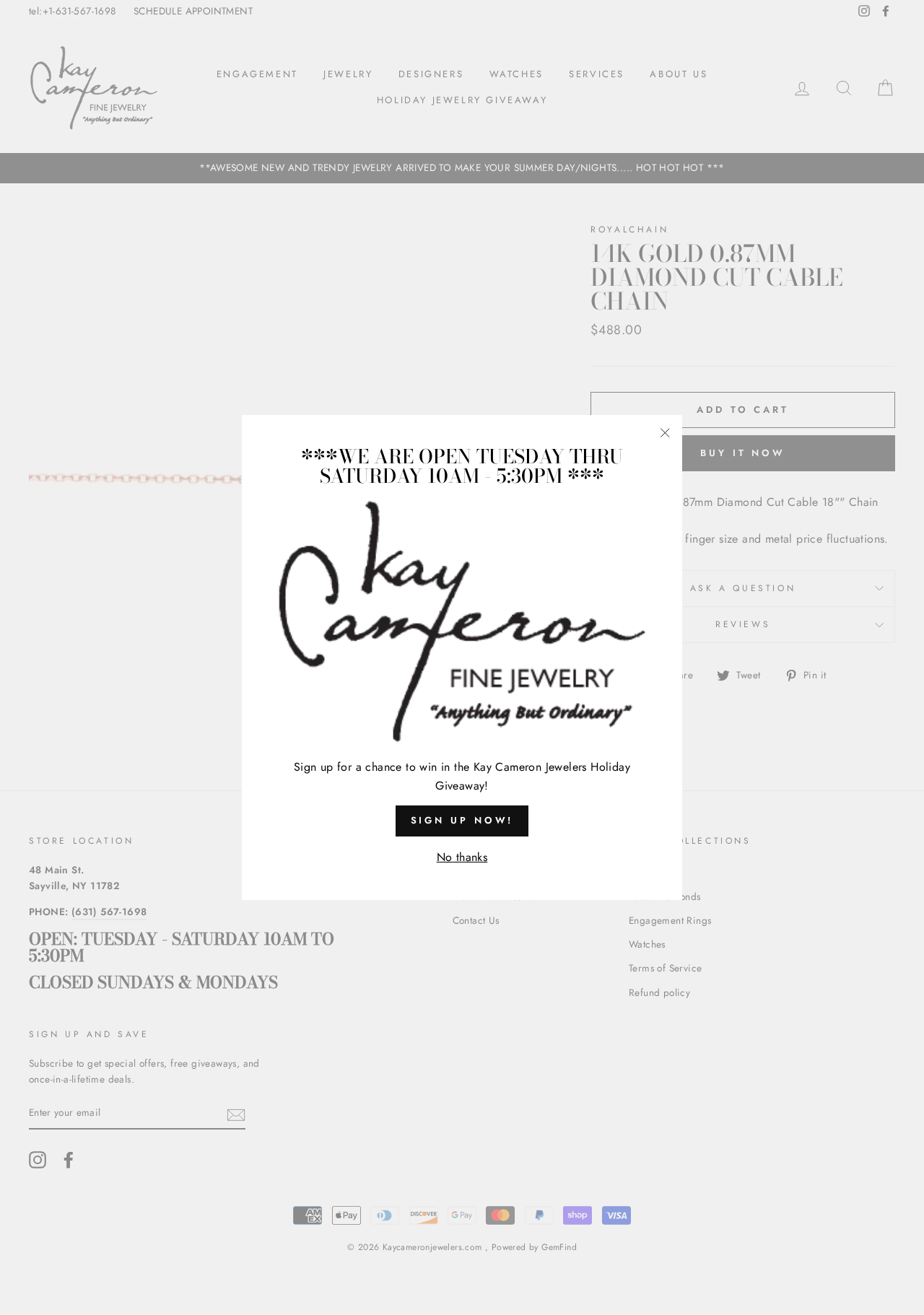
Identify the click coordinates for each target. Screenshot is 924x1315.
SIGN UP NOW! (462, 820)
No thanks (462, 857)
